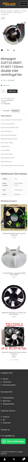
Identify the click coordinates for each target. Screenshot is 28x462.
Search (14, 459)
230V (4, 102)
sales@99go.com (10, 436)
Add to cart (12, 91)
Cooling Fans (17, 10)
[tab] (6, 110)
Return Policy (7, 401)
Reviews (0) (15, 111)
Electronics (10, 10)
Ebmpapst (7, 103)
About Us (5, 379)
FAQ (4, 420)
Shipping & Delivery (8, 404)
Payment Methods (8, 398)
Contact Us (6, 417)
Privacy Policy (7, 423)
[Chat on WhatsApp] (14, 441)
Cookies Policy (7, 382)
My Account (4, 459)
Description (6, 111)
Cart (22, 458)
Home (4, 10)
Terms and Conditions (9, 385)
